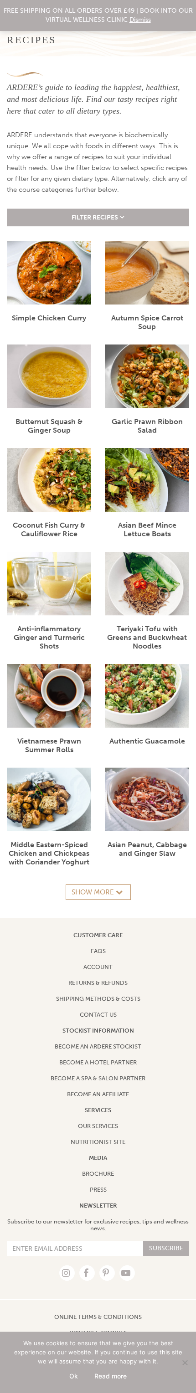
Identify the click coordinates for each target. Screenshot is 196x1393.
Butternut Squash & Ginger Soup (49, 425)
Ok (73, 1376)
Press (98, 1189)
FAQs (98, 951)
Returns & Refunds (98, 982)
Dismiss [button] (140, 20)
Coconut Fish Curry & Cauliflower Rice (49, 529)
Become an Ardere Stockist (98, 1046)
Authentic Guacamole (147, 741)
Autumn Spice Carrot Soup (147, 322)
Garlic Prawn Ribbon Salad (147, 425)
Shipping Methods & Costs (98, 998)
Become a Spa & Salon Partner (98, 1078)
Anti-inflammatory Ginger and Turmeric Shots (49, 637)
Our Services (98, 1126)
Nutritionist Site (98, 1141)
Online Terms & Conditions (98, 1316)
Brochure (98, 1173)
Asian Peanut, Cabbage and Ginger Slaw (147, 849)
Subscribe (166, 1248)
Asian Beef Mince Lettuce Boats (147, 529)
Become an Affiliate (98, 1094)
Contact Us (98, 1014)
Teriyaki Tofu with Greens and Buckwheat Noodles (147, 637)
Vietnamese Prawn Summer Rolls (49, 745)
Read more (110, 1376)
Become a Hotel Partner (98, 1062)
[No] (184, 1362)
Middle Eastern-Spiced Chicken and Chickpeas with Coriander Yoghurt (49, 853)
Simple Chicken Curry (49, 318)
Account (98, 967)
